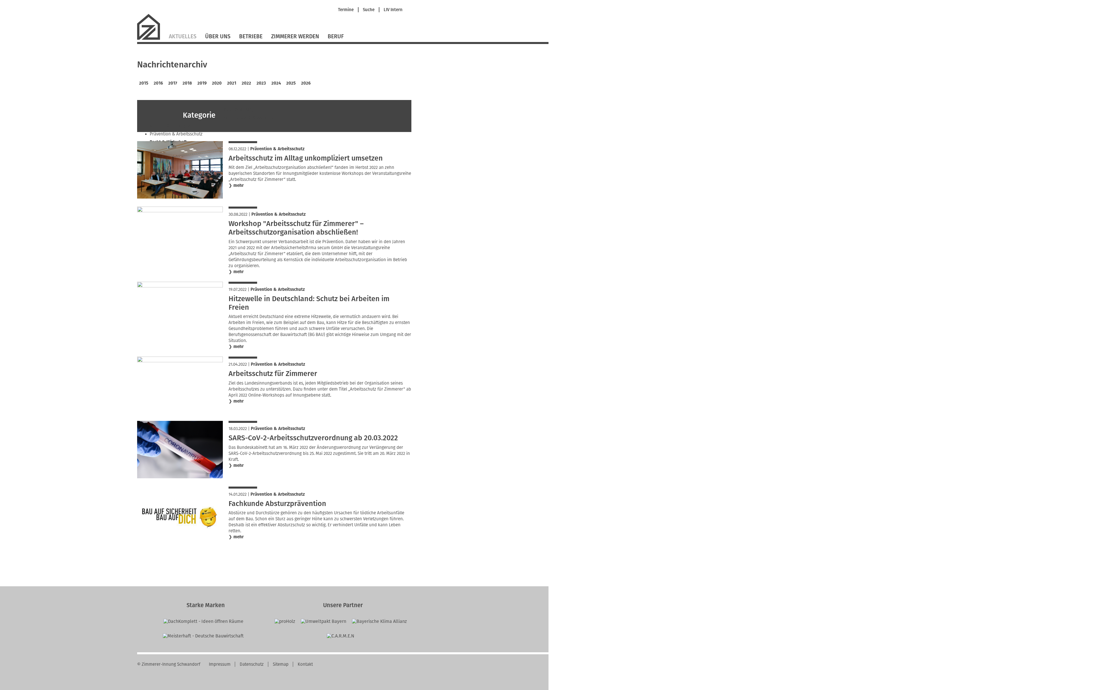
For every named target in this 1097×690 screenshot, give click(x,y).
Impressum (220, 664)
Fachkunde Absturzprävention (277, 503)
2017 (172, 83)
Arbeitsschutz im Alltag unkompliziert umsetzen (306, 158)
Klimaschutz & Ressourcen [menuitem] (249, 117)
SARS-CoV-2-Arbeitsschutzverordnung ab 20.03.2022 (313, 438)
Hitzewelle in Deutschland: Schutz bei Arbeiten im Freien (309, 303)
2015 (143, 83)
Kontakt (305, 664)
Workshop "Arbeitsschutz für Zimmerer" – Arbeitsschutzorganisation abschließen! (296, 228)
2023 (261, 83)
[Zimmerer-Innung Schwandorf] (151, 39)
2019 (202, 83)
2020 (217, 83)
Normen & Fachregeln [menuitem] (171, 125)
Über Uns (218, 36)
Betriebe (251, 36)
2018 (187, 83)
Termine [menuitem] (346, 9)
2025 (291, 83)
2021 (231, 83)
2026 (306, 83)
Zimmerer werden (295, 36)
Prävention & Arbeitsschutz (277, 148)
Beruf (336, 36)
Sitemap (281, 664)
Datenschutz (252, 664)
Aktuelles (183, 36)
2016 (158, 83)
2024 (276, 83)
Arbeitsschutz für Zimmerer (273, 373)
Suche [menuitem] (369, 9)
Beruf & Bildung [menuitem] (238, 109)
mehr (238, 185)
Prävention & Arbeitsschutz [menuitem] (176, 134)
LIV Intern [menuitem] (393, 9)
